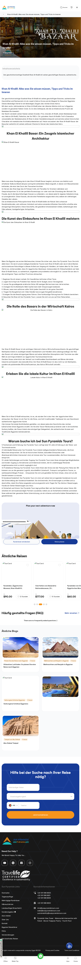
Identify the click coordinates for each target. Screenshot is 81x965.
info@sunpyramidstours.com (48, 908)
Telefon (23, 805)
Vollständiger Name (16, 787)
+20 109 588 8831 (43, 895)
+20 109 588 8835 (44, 898)
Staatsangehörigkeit (18, 796)
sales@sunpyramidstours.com (48, 910)
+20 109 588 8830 (44, 893)
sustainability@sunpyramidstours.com (51, 913)
